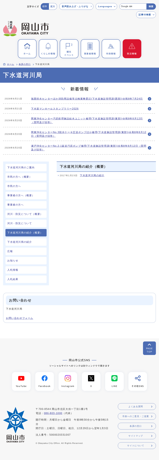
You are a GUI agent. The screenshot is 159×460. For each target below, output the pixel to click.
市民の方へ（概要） (19, 176)
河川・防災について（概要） (25, 214)
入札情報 (12, 270)
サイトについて (135, 445)
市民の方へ (14, 186)
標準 (44, 6)
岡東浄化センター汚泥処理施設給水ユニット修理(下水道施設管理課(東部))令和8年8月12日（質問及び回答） (87, 120)
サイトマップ (135, 436)
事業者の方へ (15, 204)
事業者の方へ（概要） (21, 195)
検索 (151, 6)
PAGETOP (149, 350)
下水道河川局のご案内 (21, 167)
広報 (10, 251)
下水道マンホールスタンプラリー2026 (55, 108)
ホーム (10, 64)
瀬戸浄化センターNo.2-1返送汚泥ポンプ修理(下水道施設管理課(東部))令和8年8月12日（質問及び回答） (88, 148)
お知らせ (12, 260)
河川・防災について (19, 223)
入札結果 (12, 279)
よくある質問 (135, 406)
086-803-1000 (53, 413)
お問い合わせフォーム (19, 318)
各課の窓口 (25, 64)
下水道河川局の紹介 (19, 242)
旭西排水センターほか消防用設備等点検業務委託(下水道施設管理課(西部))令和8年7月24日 (87, 98)
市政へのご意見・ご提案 (135, 416)
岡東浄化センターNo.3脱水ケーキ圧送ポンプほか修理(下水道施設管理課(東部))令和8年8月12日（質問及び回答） (88, 134)
